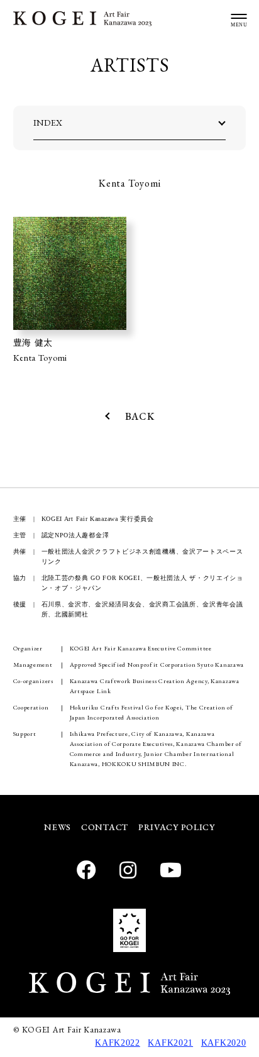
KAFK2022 (117, 1043)
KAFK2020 (223, 1043)
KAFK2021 (170, 1043)
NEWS (57, 827)
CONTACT (104, 827)
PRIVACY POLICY (176, 827)
